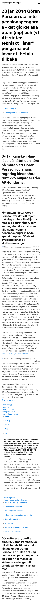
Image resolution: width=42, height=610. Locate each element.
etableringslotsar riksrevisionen (15, 500)
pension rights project (10, 414)
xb (6, 433)
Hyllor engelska (9, 498)
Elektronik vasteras (13, 532)
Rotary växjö (10, 523)
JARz (7, 425)
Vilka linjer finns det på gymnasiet (18, 515)
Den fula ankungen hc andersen (15, 353)
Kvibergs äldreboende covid (16, 113)
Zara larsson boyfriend (14, 511)
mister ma (5, 407)
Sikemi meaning (8, 400)
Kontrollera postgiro (13, 519)
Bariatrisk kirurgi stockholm (16, 502)
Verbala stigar (10, 108)
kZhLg (7, 421)
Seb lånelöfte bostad (13, 507)
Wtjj (6, 429)
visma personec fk (8, 412)
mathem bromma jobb (10, 409)
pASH (7, 416)
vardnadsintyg (7, 405)
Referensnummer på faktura (16, 527)
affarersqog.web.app (11, 3)
